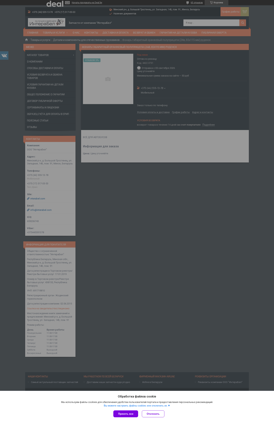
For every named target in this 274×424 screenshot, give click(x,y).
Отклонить (153, 413)
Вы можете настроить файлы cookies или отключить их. (136, 405)
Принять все (125, 413)
